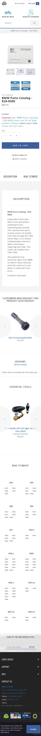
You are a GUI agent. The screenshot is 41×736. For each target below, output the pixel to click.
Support (5, 667)
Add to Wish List (20, 155)
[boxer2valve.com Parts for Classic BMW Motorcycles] (4, 3)
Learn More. (5, 732)
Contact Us (12, 699)
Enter (32, 647)
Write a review (20, 364)
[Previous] (5, 326)
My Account (20, 3)
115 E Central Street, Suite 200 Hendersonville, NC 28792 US (14, 690)
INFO (4, 674)
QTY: (3, 131)
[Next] (35, 326)
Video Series (7, 659)
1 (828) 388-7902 (14, 696)
